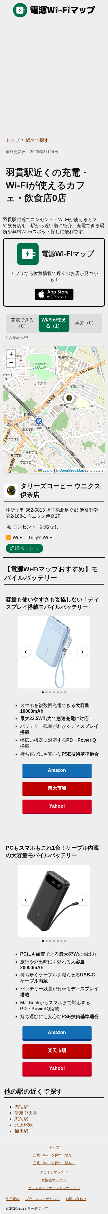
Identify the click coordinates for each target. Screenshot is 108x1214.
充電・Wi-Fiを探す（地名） (54, 1155)
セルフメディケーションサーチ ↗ (54, 1188)
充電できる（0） (22, 322)
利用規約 (13, 1199)
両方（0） (85, 322)
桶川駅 (21, 1131)
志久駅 (21, 1118)
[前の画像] (25, 652)
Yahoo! (57, 806)
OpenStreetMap (71, 471)
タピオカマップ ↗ (54, 1172)
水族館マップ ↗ (54, 1180)
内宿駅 (21, 1106)
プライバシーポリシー (42, 1199)
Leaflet (47, 471)
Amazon (57, 770)
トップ (13, 140)
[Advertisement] (54, 77)
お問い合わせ (76, 1199)
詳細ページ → (24, 548)
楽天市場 (57, 787)
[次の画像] (82, 652)
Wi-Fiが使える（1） (53, 322)
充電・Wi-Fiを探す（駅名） (54, 1163)
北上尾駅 (23, 1125)
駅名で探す (37, 140)
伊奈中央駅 (25, 1112)
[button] (69, 397)
